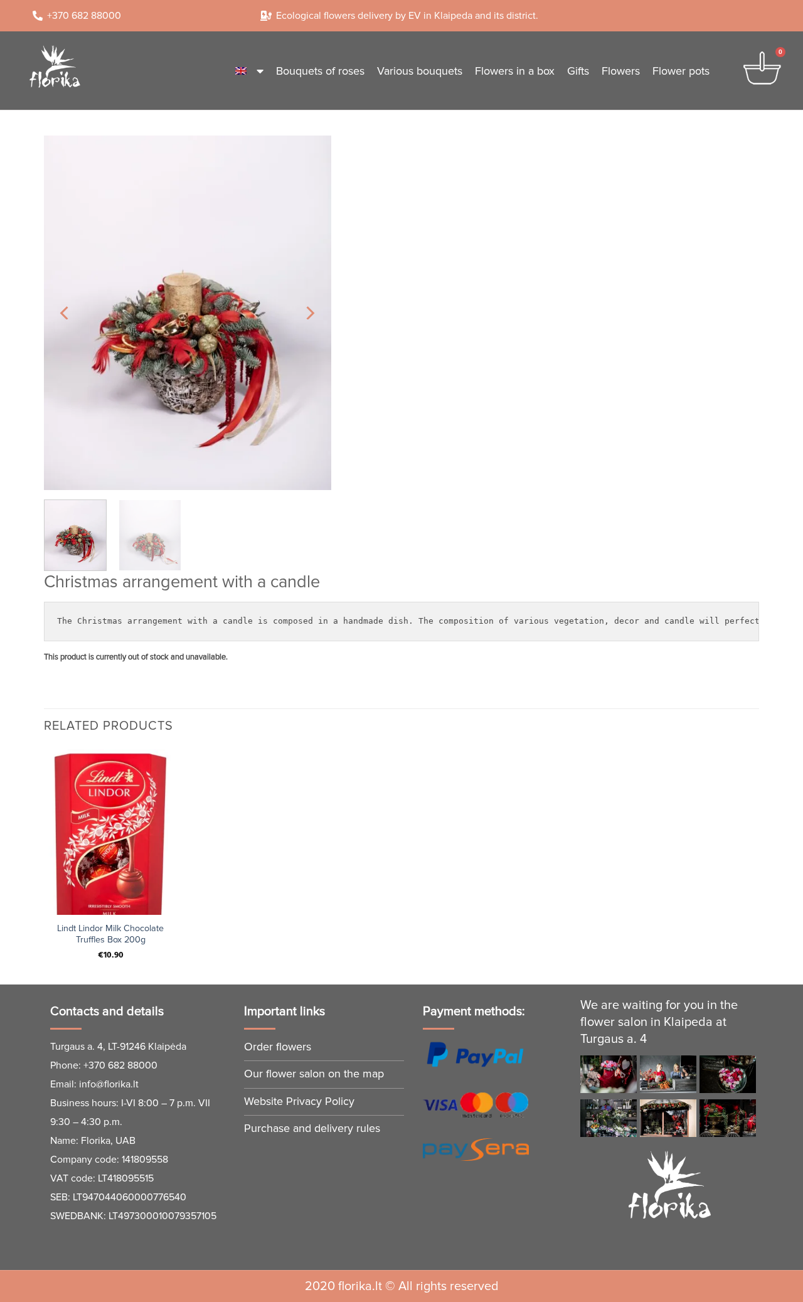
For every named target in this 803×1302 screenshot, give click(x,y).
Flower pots (681, 71)
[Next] (309, 312)
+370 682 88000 (120, 1065)
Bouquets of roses (320, 71)
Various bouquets (419, 71)
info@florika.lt (109, 1084)
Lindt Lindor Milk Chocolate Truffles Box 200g (110, 934)
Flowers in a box (515, 71)
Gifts (578, 71)
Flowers (621, 71)
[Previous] (65, 312)
